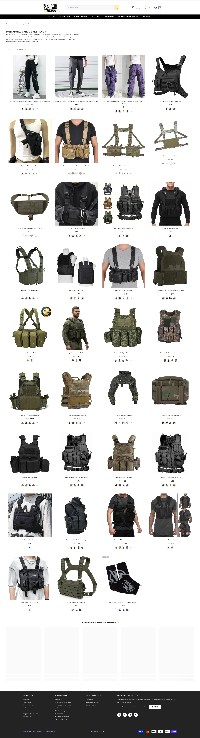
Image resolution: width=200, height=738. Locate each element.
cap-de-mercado (170, 163)
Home (8, 24)
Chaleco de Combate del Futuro (170, 353)
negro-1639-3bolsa (80, 360)
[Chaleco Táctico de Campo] (123, 515)
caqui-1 (174, 485)
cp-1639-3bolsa (76, 360)
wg (163, 163)
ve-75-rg (123, 485)
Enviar (155, 707)
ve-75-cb (119, 485)
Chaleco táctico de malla (29, 166)
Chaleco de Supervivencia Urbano (76, 477)
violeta (116, 111)
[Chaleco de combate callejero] (170, 77)
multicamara (33, 422)
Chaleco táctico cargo (170, 228)
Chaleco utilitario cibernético (170, 540)
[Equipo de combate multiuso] (170, 136)
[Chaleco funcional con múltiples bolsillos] (76, 141)
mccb (119, 422)
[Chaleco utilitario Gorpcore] (76, 204)
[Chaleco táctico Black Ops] (30, 391)
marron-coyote (76, 422)
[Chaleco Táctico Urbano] (123, 266)
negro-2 (29, 108)
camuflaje (115, 360)
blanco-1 (33, 108)
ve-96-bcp (29, 298)
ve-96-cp (26, 298)
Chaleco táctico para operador (170, 477)
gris (78, 108)
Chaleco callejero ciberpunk (123, 353)
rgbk (123, 422)
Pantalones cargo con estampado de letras (123, 602)
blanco (172, 547)
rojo (119, 111)
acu (166, 485)
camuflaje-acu (26, 485)
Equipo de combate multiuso (170, 156)
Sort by (10, 49)
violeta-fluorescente (76, 235)
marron (174, 108)
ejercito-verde (82, 108)
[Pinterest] (125, 715)
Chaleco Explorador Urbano (77, 415)
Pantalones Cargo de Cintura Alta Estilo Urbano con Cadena (30, 101)
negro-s (82, 547)
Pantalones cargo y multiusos (22, 24)
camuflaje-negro (80, 173)
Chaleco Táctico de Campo (123, 540)
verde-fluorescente (80, 235)
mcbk (166, 298)
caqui (74, 108)
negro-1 (26, 108)
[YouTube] (136, 715)
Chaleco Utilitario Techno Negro (76, 540)
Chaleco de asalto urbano (29, 477)
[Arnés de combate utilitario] (30, 328)
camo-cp (69, 173)
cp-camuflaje (127, 298)
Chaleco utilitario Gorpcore (76, 228)
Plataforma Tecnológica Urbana (170, 415)
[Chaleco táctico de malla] (30, 141)
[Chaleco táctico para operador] (170, 453)
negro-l (74, 547)
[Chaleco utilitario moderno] (76, 266)
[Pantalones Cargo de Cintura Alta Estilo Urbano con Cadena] (30, 77)
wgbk (126, 422)
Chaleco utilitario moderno (76, 290)
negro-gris (116, 609)
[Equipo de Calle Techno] (30, 515)
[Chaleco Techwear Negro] (30, 266)
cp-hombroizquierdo (26, 173)
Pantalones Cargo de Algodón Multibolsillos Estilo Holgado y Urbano (123, 102)
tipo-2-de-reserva (166, 422)
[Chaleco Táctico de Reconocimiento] (30, 204)
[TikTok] (130, 715)
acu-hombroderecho (33, 173)
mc (24, 235)
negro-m (78, 547)
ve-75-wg (127, 485)
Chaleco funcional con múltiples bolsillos (76, 166)
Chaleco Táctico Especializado (123, 166)
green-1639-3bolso (72, 360)
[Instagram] (119, 715)
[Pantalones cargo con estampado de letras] (123, 578)
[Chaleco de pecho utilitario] (30, 578)
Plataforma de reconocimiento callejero (170, 290)
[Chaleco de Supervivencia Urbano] (76, 453)
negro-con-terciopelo (22, 108)
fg (126, 360)
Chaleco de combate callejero (170, 101)
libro (27, 235)
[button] (22, 49)
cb (119, 173)
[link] (23, 676)
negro (71, 108)
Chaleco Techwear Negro (29, 290)
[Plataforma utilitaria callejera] (123, 204)
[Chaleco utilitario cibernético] (170, 515)
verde (166, 108)
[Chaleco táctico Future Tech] (76, 578)
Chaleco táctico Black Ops (30, 415)
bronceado (74, 298)
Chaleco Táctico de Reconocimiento (30, 228)
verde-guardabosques (73, 422)
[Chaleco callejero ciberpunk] (123, 328)
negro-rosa (123, 609)
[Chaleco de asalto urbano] (30, 453)
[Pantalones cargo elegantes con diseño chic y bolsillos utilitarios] (76, 77)
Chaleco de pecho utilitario (29, 602)
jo (35, 235)
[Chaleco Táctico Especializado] (123, 141)
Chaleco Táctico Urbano (123, 290)
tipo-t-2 (174, 422)
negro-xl (71, 547)
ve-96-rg (22, 298)
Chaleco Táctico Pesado (123, 477)
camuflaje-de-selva (78, 298)
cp (116, 173)
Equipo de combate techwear (76, 353)
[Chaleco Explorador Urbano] (76, 391)
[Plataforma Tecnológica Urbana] (170, 391)
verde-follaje (29, 422)
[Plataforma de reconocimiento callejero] (170, 266)
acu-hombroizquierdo (29, 173)
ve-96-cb (33, 298)
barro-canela (22, 422)
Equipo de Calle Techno (29, 540)
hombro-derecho (22, 173)
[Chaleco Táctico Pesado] (123, 453)
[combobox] (89, 7)
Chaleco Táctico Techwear (123, 415)
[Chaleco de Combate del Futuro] (170, 328)
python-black (119, 360)
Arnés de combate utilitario (30, 353)
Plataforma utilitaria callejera (123, 228)
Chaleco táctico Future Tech (76, 602)
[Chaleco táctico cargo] (170, 204)
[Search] (92, 7)
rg (127, 173)
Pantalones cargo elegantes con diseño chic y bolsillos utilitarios (76, 101)
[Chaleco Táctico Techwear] (123, 391)
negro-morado (127, 609)
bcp (123, 173)
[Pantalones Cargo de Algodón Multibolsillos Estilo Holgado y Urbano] (123, 77)
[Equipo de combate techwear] (76, 328)
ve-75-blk (116, 485)
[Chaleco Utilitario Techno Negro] (76, 515)
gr (119, 235)
